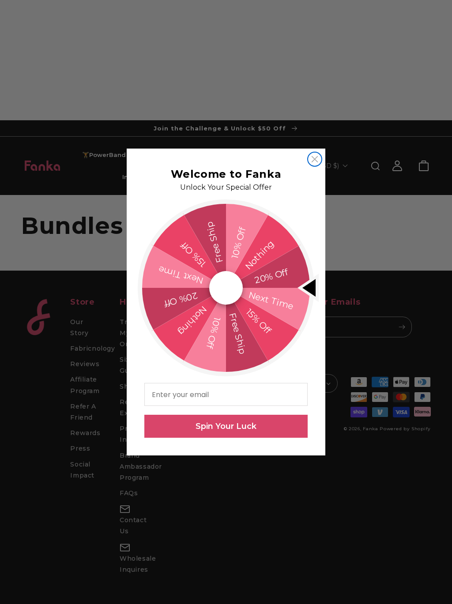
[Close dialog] (315, 159)
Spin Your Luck (226, 426)
